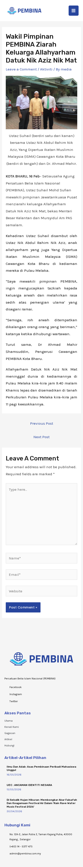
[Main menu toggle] (74, 11)
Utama (8, 720)
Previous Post (41, 423)
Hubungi (9, 745)
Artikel (8, 739)
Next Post (41, 437)
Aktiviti (46, 69)
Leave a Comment (21, 69)
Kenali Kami (11, 726)
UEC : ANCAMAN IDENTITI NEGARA (29, 785)
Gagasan (9, 733)
